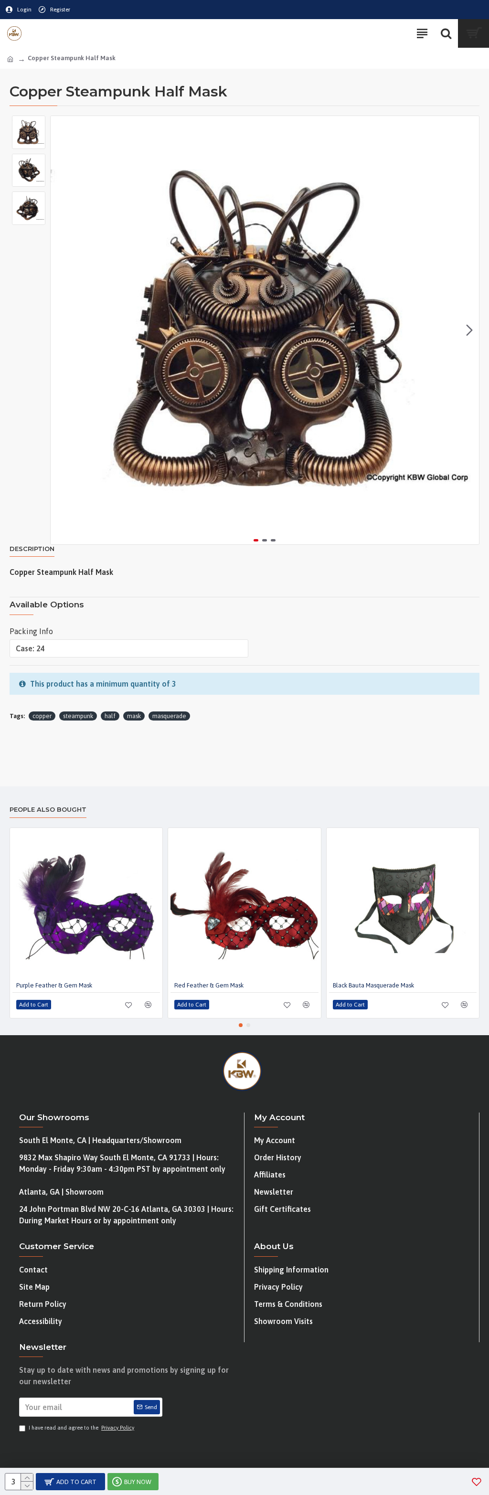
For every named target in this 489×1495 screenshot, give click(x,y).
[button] (60, 330)
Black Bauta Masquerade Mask (373, 985)
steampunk (78, 716)
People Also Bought (48, 809)
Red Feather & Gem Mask (209, 985)
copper (42, 716)
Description (32, 548)
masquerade (169, 716)
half (110, 716)
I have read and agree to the (81, 1428)
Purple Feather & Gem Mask (54, 985)
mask (134, 716)
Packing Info (31, 631)
